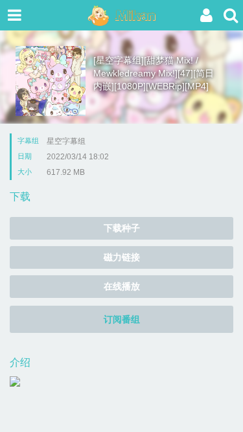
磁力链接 (122, 257)
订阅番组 (122, 319)
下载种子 (122, 228)
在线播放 (122, 286)
